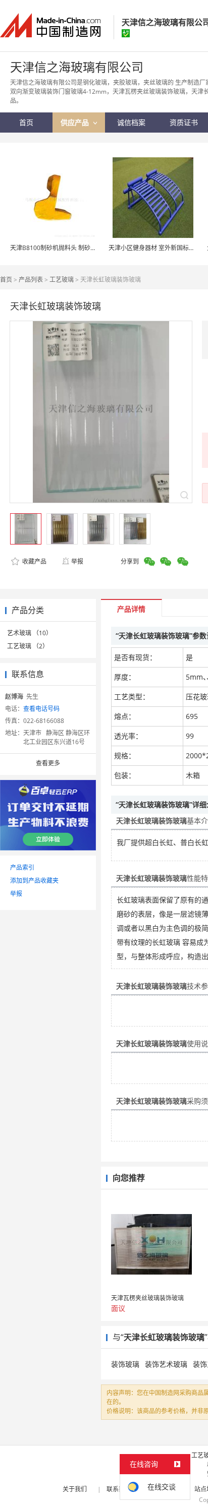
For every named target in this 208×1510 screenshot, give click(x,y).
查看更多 (48, 763)
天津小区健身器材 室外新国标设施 (155, 248)
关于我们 (75, 1489)
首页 (6, 279)
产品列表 (31, 279)
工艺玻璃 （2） (27, 646)
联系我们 (119, 1489)
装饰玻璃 (125, 1364)
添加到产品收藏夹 (34, 880)
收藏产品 (33, 561)
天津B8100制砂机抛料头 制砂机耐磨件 (62, 248)
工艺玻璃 (61, 279)
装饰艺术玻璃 (166, 1364)
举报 (77, 561)
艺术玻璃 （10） (29, 633)
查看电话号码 (41, 708)
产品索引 (22, 867)
